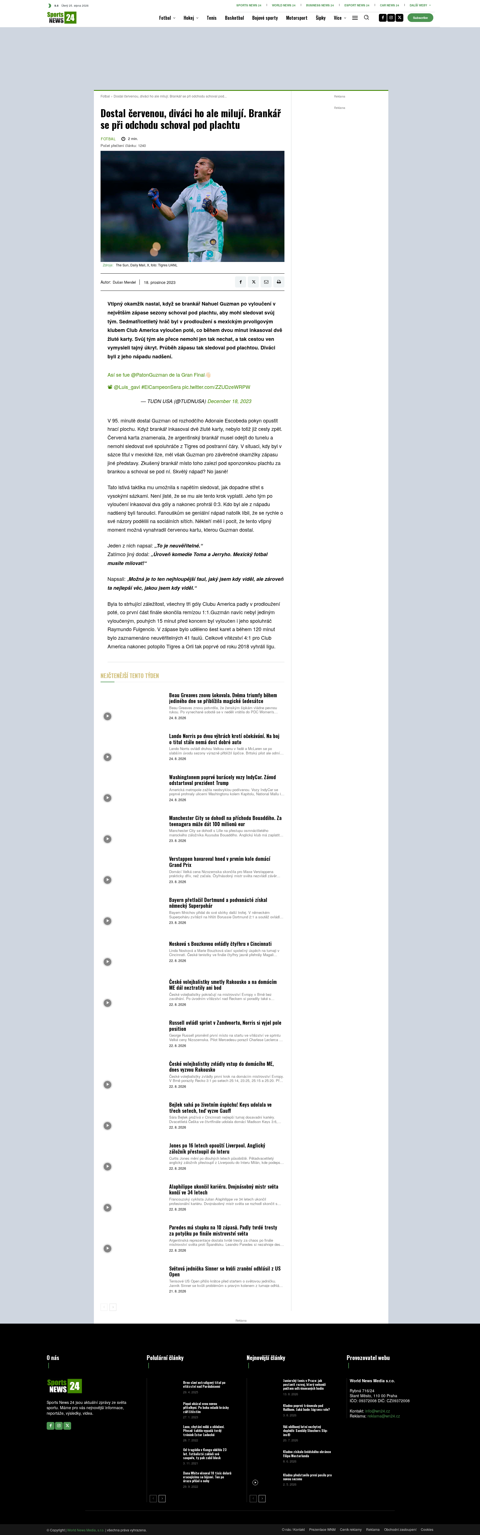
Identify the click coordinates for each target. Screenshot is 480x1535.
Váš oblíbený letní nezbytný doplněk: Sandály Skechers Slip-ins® (305, 1430)
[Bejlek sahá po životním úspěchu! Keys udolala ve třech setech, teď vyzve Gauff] (133, 1114)
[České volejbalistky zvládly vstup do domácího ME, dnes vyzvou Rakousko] (133, 1074)
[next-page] (112, 1307)
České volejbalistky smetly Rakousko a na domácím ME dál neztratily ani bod (223, 984)
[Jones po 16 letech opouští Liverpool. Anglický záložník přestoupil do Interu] (133, 1156)
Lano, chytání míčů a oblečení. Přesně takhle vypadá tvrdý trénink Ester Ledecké (203, 1430)
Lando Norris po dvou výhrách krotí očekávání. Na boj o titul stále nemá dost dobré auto (224, 739)
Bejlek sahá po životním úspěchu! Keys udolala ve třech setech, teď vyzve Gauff (220, 1107)
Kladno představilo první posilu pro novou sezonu (307, 1476)
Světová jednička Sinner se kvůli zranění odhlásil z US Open (225, 1271)
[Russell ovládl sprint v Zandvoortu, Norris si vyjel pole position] (133, 1033)
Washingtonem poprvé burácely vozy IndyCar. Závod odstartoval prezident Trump (222, 780)
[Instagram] (391, 18)
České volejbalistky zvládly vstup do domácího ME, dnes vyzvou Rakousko (221, 1066)
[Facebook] (383, 18)
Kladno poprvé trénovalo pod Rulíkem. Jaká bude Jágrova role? (306, 1407)
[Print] (278, 282)
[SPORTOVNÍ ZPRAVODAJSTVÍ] (56, 17)
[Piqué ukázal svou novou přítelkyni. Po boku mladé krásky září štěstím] (164, 1410)
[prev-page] (104, 1307)
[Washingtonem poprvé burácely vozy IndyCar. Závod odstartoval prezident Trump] (133, 787)
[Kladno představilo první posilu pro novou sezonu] (264, 1479)
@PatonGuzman (149, 374)
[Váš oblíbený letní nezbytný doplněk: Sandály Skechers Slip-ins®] (264, 1433)
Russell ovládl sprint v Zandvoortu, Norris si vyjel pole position (225, 1025)
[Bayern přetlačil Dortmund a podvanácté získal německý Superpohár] (133, 910)
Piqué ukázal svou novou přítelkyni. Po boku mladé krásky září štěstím (206, 1407)
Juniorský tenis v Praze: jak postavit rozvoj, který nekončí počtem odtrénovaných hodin (304, 1384)
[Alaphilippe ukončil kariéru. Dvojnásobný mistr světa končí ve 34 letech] (133, 1196)
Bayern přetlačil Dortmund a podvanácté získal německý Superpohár (218, 902)
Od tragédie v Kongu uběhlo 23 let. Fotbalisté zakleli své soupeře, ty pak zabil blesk (205, 1453)
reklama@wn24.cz (384, 1416)
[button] (366, 17)
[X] (399, 18)
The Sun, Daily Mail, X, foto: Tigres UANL (147, 264)
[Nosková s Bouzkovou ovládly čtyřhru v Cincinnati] (133, 951)
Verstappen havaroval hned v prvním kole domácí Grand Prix (219, 861)
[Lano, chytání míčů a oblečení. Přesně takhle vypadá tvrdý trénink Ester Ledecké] (164, 1433)
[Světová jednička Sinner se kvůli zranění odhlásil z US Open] (133, 1278)
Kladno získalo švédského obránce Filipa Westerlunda (307, 1453)
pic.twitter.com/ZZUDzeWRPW (216, 386)
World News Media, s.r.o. (85, 1530)
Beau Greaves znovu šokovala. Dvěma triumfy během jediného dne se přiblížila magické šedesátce (223, 698)
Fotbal (105, 96)
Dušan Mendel (124, 282)
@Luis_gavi (127, 386)
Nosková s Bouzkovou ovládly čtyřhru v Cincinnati (220, 943)
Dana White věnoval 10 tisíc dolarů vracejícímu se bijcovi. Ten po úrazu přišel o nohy (207, 1477)
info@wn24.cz (377, 1411)
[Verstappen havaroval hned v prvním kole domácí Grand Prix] (133, 869)
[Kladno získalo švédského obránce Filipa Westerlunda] (264, 1456)
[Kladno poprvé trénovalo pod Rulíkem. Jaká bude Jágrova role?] (264, 1410)
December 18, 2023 (229, 401)
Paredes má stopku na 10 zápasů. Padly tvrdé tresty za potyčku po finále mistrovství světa (223, 1230)
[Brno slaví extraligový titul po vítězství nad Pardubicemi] (164, 1387)
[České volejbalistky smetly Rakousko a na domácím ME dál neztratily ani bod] (133, 992)
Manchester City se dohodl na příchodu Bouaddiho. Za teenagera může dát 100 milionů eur (225, 821)
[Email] (266, 282)
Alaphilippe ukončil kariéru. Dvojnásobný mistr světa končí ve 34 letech (223, 1189)
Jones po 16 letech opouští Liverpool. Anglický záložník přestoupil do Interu (217, 1148)
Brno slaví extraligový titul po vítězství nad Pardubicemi (204, 1384)
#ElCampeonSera (161, 386)
